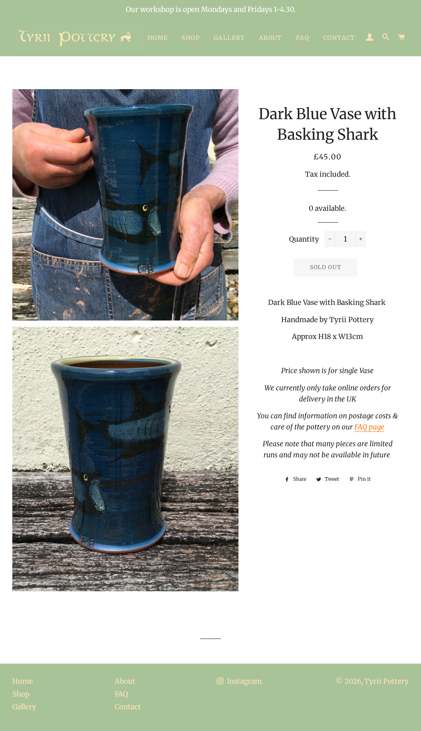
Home (158, 38)
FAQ (302, 38)
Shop (191, 38)
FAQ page (369, 426)
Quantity (304, 239)
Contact (339, 38)
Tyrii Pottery (386, 681)
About (270, 38)
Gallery (229, 38)
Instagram (243, 681)
